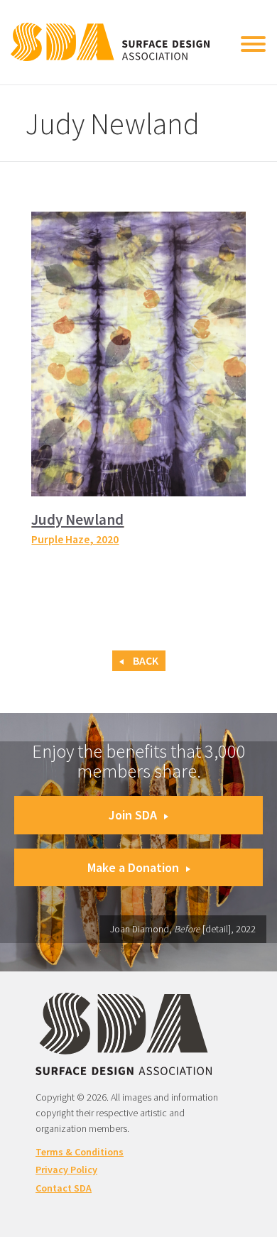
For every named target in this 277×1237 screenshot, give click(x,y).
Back (144, 660)
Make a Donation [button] (133, 867)
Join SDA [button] (133, 815)
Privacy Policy (66, 1169)
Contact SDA (64, 1188)
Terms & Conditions (80, 1151)
